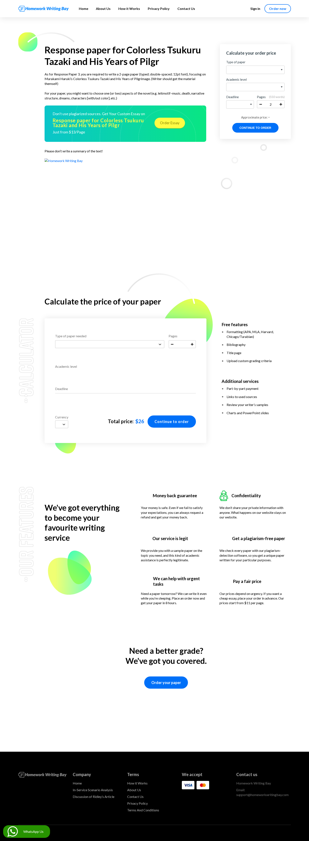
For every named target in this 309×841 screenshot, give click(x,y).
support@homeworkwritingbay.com (262, 795)
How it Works (129, 9)
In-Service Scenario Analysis (93, 790)
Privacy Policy (159, 9)
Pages (173, 336)
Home (83, 9)
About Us (103, 9)
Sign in (255, 9)
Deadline (61, 389)
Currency (61, 417)
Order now (277, 9)
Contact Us (186, 9)
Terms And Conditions (143, 810)
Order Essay (170, 123)
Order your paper (166, 682)
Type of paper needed (70, 336)
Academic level (66, 366)
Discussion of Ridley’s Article (93, 797)
